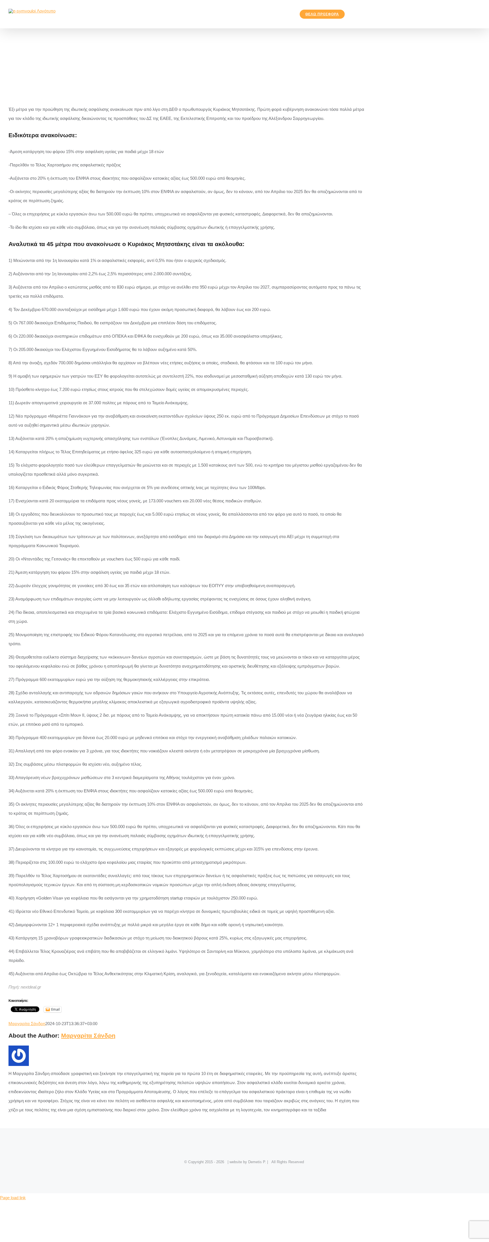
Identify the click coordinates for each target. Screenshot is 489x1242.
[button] (357, 14)
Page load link (13, 1197)
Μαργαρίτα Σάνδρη (26, 1023)
